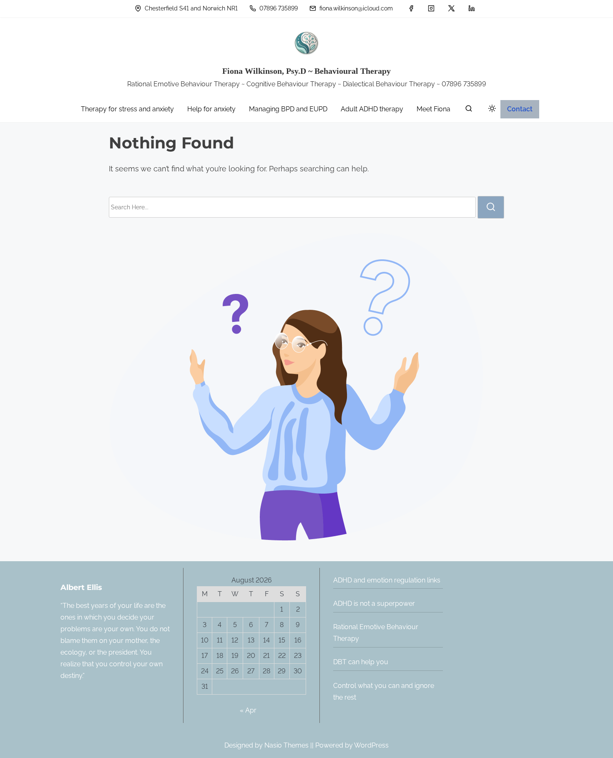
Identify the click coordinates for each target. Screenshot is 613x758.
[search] (468, 110)
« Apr (248, 710)
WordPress (371, 745)
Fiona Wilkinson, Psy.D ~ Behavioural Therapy (306, 70)
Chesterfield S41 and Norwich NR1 (190, 8)
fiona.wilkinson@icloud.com (355, 8)
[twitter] (451, 8)
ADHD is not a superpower (374, 603)
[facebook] (411, 8)
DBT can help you (360, 662)
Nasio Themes (287, 745)
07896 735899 (278, 8)
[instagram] (431, 8)
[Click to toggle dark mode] (490, 109)
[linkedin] (471, 8)
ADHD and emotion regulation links (386, 580)
